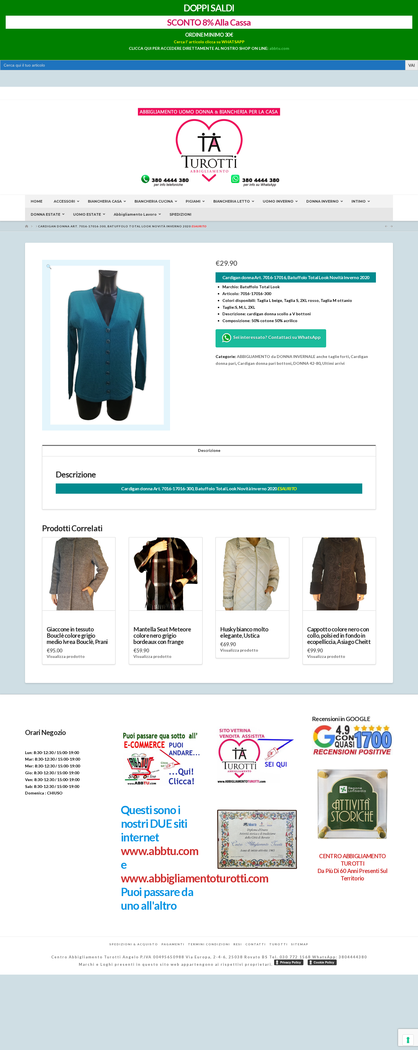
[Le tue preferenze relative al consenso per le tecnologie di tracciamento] (408, 1040)
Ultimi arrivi (333, 363)
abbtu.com (279, 48)
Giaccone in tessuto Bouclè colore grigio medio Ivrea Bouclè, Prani (77, 635)
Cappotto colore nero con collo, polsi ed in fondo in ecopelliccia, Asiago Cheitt (339, 635)
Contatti (255, 944)
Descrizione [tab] (209, 450)
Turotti (278, 944)
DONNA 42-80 (306, 363)
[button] (49, 266)
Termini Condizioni (209, 944)
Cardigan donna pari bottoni (264, 363)
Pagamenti (173, 944)
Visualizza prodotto (66, 656)
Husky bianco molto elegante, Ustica (244, 632)
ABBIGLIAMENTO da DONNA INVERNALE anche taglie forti (293, 356)
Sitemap (300, 944)
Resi (237, 944)
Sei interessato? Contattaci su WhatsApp (276, 337)
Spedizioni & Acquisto (133, 944)
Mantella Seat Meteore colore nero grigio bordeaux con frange (162, 635)
